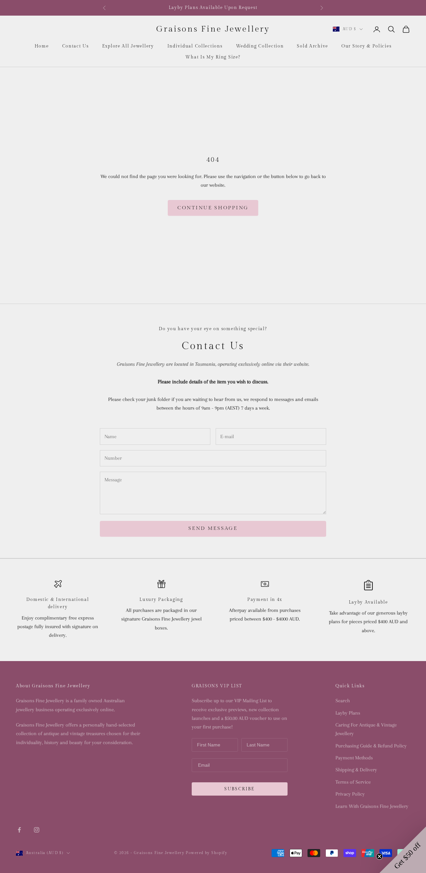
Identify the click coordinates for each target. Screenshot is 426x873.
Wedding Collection (260, 46)
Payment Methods (354, 758)
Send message (212, 528)
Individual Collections (195, 46)
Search (342, 701)
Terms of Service (353, 782)
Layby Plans (347, 713)
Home (42, 46)
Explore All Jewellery (128, 46)
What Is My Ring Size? (212, 57)
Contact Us (75, 46)
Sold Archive (312, 46)
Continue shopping (213, 208)
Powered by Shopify (206, 853)
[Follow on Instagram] (36, 829)
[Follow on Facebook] (19, 829)
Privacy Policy (350, 794)
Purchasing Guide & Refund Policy (371, 746)
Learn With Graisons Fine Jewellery (371, 806)
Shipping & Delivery (356, 770)
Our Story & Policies (366, 46)
